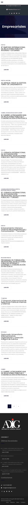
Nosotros (12, 502)
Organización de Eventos (12, 112)
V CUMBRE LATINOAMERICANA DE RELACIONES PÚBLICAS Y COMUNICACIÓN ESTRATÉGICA (13, 463)
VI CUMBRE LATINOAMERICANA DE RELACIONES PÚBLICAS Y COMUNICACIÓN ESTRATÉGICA (13, 449)
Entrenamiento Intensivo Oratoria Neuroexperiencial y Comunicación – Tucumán (13, 229)
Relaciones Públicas (6, 190)
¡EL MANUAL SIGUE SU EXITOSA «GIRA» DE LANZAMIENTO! (13, 83)
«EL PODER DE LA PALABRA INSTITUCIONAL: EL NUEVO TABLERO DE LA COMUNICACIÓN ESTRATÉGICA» (14, 471)
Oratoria (8, 80)
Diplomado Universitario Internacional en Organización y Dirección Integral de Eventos (12, 337)
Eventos (3, 45)
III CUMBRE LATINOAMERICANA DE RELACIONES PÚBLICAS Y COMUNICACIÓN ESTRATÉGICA (14, 116)
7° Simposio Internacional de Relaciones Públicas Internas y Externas (13, 302)
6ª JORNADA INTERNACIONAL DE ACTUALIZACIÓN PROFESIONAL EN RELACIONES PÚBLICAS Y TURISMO (13, 195)
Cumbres (3, 112)
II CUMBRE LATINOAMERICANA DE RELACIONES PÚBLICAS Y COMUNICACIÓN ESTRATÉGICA (14, 373)
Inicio (7, 502)
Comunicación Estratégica (8, 189)
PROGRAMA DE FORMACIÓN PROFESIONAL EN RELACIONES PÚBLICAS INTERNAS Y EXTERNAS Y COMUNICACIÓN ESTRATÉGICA (13, 263)
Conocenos (4, 437)
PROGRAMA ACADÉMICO (8, 456)
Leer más (6, 69)
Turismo (13, 190)
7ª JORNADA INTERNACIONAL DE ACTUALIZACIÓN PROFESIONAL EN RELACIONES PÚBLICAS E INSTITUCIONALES (13, 155)
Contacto (23, 502)
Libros (17, 502)
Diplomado (4, 332)
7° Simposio (4, 298)
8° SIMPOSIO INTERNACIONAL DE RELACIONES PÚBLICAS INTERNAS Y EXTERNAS (13, 49)
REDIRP (20, 112)
